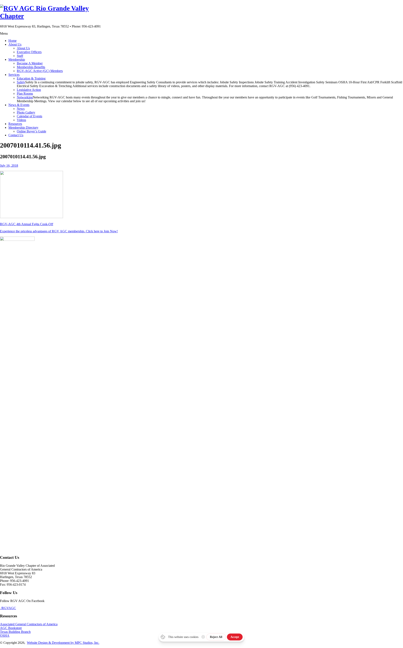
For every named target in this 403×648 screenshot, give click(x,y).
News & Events (18, 105)
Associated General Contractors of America (29, 624)
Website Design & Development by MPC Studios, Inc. (63, 642)
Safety (21, 82)
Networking (25, 97)
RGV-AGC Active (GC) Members (40, 71)
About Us (14, 44)
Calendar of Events (29, 116)
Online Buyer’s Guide (31, 131)
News (21, 108)
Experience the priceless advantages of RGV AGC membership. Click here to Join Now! (59, 231)
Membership (16, 59)
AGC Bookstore (11, 628)
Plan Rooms (25, 93)
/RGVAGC (8, 608)
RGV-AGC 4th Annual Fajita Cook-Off (26, 224)
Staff (20, 56)
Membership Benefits (31, 67)
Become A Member (30, 63)
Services (14, 74)
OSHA (4, 635)
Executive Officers (29, 52)
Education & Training (31, 78)
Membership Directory (23, 127)
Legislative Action (29, 90)
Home (12, 40)
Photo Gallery (26, 112)
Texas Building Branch (15, 632)
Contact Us (15, 135)
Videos (21, 120)
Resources (15, 124)
